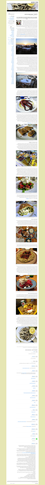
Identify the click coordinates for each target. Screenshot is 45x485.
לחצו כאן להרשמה (12, 28)
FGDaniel (33, 395)
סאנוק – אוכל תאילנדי (12, 35)
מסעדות (35, 10)
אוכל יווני (28, 346)
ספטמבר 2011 (12, 76)
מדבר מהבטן (34, 2)
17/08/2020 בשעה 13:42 (33, 386)
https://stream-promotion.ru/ (32, 383)
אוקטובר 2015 (12, 50)
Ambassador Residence (22, 34)
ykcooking (33, 438)
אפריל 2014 (13, 58)
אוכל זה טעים (13, 31)
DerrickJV (33, 370)
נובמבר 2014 (13, 55)
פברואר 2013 (12, 66)
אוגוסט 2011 (13, 77)
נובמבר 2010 (13, 82)
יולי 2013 (13, 63)
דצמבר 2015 (13, 49)
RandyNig (33, 419)
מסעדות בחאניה (19, 346)
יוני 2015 (13, 52)
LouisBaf (33, 433)
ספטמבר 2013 (12, 62)
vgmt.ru (34, 402)
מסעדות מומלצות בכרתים (34, 347)
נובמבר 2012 (13, 68)
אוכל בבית (30, 10)
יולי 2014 (13, 56)
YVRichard (33, 376)
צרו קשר (18, 10)
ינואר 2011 (13, 81)
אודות (20, 10)
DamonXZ (33, 400)
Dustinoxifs (33, 443)
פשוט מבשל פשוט (12, 36)
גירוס (26, 346)
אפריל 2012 (13, 72)
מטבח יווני (22, 346)
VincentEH (33, 390)
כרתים (23, 346)
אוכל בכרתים (30, 346)
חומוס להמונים (12, 34)
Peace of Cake (12, 30)
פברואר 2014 (12, 59)
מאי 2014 (13, 57)
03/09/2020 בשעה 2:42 (33, 391)
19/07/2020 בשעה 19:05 (33, 371)
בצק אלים (13, 33)
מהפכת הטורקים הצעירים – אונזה (11, 18)
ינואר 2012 (13, 74)
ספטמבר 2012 (12, 69)
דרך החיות (33, 356)
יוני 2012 (13, 71)
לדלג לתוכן (37, 10)
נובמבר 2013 (13, 61)
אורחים (22, 10)
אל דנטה (32, 10)
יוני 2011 (13, 78)
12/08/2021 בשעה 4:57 (33, 434)
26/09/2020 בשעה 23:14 (33, 415)
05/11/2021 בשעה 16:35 (33, 439)
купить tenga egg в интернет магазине (22, 421)
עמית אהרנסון (30, 15)
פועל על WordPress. (12, 483)
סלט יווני (31, 347)
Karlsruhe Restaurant (33, 378)
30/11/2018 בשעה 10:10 (33, 352)
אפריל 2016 (13, 47)
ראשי (36, 10)
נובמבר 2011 (13, 75)
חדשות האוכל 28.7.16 (35, 348)
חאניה (25, 346)
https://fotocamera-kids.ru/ (32, 397)
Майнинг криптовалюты (29, 426)
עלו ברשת (25, 10)
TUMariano (33, 414)
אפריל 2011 (13, 79)
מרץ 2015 (13, 53)
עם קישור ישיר (24, 347)
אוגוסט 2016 (13, 46)
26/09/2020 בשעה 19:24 (33, 410)
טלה (24, 346)
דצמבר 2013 (13, 60)
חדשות (27, 10)
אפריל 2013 (13, 65)
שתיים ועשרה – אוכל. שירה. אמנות (11, 37)
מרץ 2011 (13, 80)
